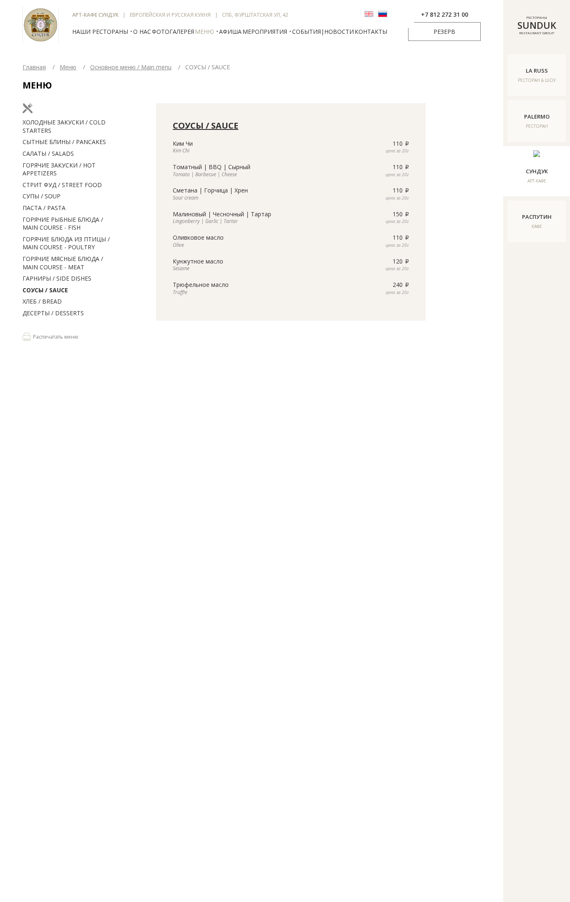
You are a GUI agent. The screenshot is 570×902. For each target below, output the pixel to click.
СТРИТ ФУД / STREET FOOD (62, 185)
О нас (142, 31)
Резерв (444, 31)
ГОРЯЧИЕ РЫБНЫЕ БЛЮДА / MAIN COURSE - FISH (63, 223)
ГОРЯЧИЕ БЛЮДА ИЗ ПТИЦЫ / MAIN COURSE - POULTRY (66, 243)
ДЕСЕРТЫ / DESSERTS (53, 313)
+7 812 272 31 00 (444, 14)
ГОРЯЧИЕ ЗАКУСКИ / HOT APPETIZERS (59, 169)
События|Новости (323, 31)
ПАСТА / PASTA (44, 208)
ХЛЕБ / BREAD (42, 301)
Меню (204, 31)
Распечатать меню (55, 337)
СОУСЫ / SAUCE (45, 290)
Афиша (230, 31)
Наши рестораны (100, 31)
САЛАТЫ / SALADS (48, 153)
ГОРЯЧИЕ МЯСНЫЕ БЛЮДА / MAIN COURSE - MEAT (63, 263)
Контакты (371, 31)
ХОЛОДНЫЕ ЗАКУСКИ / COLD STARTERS (64, 126)
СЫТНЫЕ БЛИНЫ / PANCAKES (64, 142)
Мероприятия (264, 31)
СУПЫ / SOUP (42, 196)
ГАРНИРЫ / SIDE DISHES (57, 278)
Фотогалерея (173, 31)
